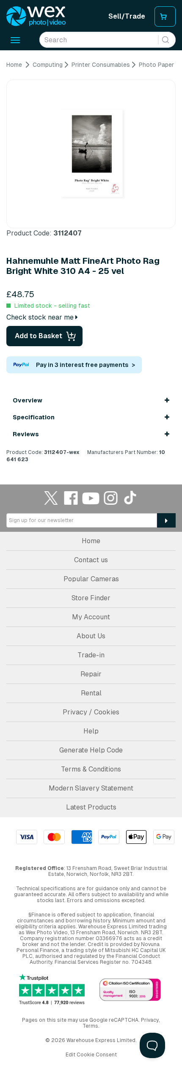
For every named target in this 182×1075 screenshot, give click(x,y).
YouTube (91, 498)
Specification (34, 417)
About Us (91, 636)
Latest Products (91, 807)
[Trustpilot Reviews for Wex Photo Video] (52, 989)
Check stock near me (40, 317)
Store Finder (91, 598)
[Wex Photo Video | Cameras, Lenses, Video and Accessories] (36, 16)
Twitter (51, 498)
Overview (27, 400)
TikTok (130, 498)
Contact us (91, 560)
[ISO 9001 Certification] (130, 990)
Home (91, 541)
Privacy (150, 1020)
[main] (91, 262)
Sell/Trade (126, 16)
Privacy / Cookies (91, 712)
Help (91, 731)
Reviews (26, 434)
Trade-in (91, 655)
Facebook (71, 498)
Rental (91, 693)
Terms (90, 1026)
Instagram (111, 498)
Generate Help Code (91, 750)
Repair (91, 674)
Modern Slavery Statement (91, 788)
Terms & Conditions (91, 769)
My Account (91, 617)
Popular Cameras (91, 579)
